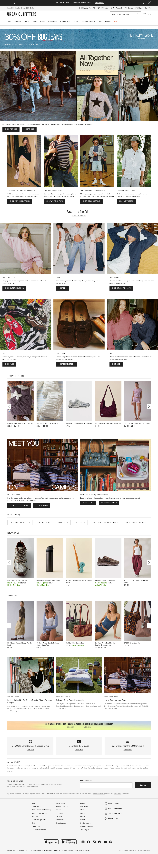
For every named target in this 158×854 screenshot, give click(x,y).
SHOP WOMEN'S (11, 129)
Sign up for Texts (115, 813)
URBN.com (57, 850)
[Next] (148, 406)
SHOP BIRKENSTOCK (66, 364)
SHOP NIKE (116, 364)
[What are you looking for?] (138, 14)
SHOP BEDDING (42, 505)
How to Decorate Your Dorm (115, 700)
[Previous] (9, 406)
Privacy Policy (11, 850)
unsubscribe (117, 793)
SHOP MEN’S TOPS (126, 201)
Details (32, 8)
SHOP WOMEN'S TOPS (54, 201)
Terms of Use (23, 850)
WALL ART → (80, 522)
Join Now (30, 750)
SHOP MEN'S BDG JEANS (35, 44)
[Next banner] (143, 3)
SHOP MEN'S (29, 129)
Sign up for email (115, 808)
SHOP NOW (99, 3)
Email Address (85, 780)
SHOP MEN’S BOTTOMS (91, 201)
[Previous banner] (14, 3)
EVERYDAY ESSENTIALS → (20, 522)
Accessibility (48, 850)
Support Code (68, 850)
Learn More (79, 750)
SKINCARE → (63, 522)
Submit (143, 785)
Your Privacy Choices (82, 850)
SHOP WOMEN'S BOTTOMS (20, 201)
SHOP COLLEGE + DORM (19, 505)
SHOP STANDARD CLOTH (121, 288)
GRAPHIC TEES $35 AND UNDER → (105, 522)
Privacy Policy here (99, 793)
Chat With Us (113, 818)
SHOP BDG (63, 288)
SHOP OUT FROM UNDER (14, 288)
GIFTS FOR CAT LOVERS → (136, 522)
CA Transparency (35, 850)
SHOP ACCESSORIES (109, 503)
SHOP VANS (9, 364)
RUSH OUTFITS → (44, 522)
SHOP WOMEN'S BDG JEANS (12, 44)
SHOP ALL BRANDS (79, 216)
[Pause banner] (149, 3)
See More (10, 771)
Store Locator (113, 804)
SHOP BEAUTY (88, 503)
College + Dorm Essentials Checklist (70, 700)
